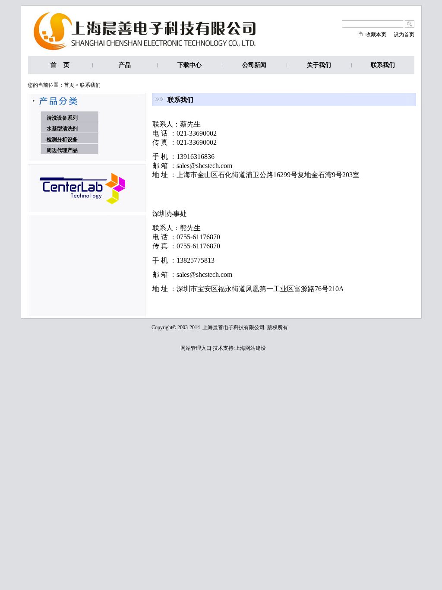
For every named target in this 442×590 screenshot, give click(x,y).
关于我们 (319, 65)
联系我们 (383, 65)
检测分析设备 (62, 139)
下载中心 (189, 68)
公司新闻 (254, 65)
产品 (124, 68)
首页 (69, 85)
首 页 (60, 65)
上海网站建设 (250, 348)
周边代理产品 (62, 150)
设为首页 (404, 35)
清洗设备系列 (62, 118)
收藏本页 (374, 35)
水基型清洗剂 (62, 129)
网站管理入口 (196, 348)
